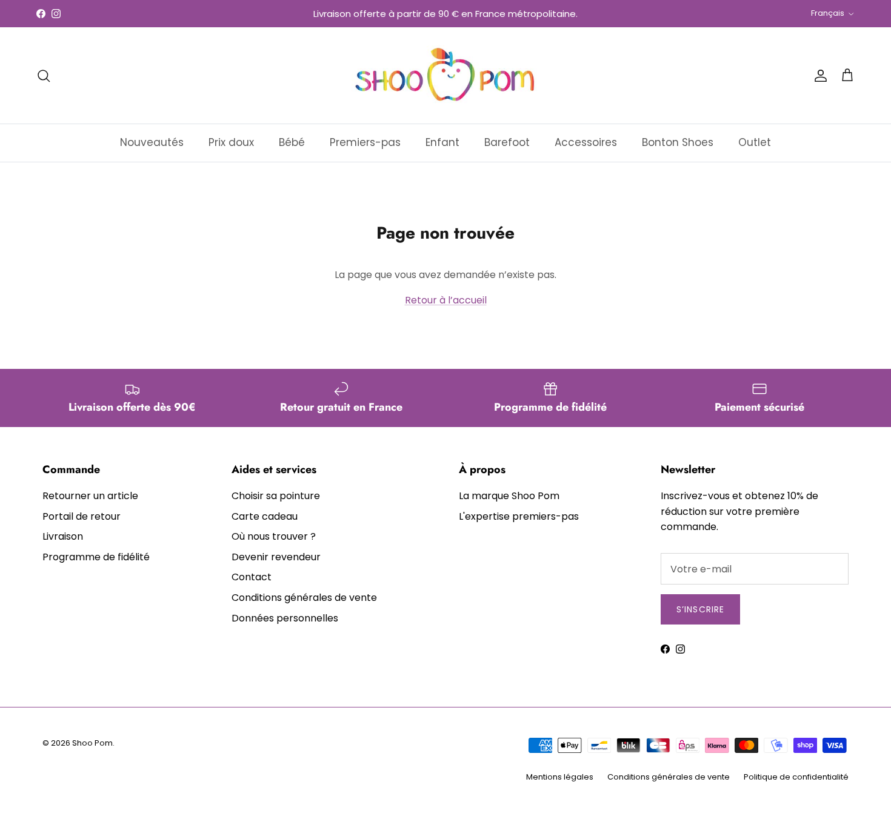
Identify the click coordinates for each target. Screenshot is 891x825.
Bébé (292, 142)
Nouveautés (152, 142)
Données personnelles (285, 618)
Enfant (442, 142)
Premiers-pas (365, 142)
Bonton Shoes (677, 142)
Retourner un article (90, 496)
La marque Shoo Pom (509, 496)
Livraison (62, 536)
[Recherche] (43, 75)
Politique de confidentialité (796, 777)
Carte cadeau (265, 516)
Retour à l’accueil (446, 300)
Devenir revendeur (276, 557)
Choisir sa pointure (276, 496)
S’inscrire (700, 609)
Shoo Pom (92, 743)
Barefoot (507, 142)
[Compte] (818, 75)
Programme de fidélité (96, 557)
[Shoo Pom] (445, 75)
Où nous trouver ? (274, 536)
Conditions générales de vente (304, 598)
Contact (252, 577)
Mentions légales (559, 777)
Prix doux (231, 142)
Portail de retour (81, 516)
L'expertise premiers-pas (519, 516)
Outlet (754, 142)
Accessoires (586, 142)
